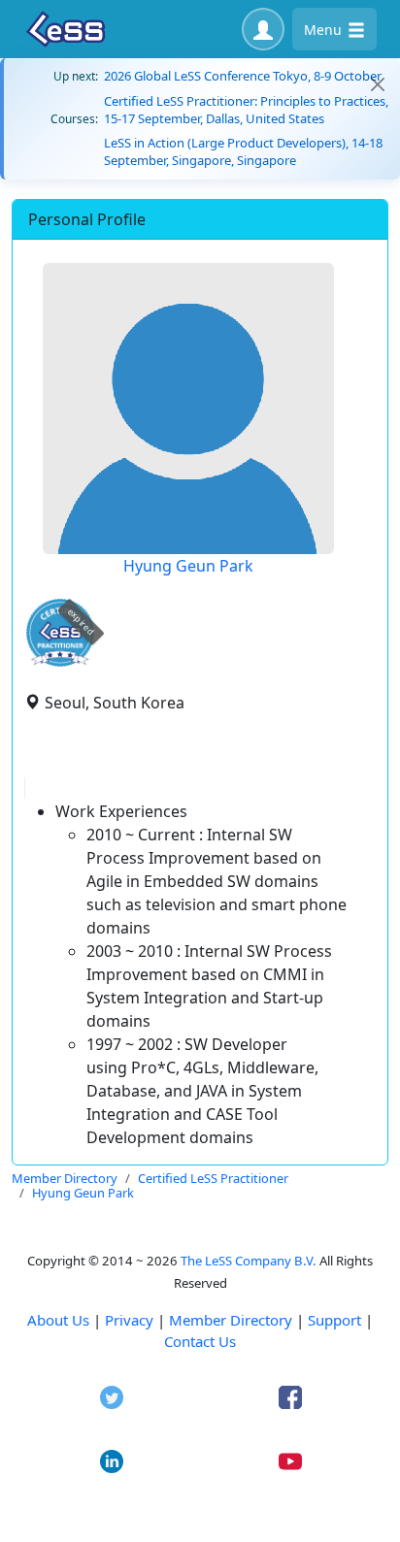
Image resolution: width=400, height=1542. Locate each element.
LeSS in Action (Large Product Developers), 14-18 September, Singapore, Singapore (243, 151)
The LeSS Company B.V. (249, 1260)
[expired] (60, 663)
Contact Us (200, 1341)
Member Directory (230, 1319)
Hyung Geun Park (188, 565)
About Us (58, 1319)
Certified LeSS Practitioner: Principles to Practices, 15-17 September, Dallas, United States (246, 109)
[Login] (263, 29)
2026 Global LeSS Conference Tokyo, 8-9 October (243, 75)
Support (334, 1319)
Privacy (129, 1319)
